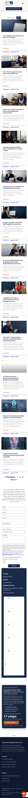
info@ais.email (5, 778)
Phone (4, 518)
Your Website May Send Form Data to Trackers (13, 36)
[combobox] (11, 17)
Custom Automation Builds (9, 761)
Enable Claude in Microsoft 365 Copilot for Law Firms (12, 223)
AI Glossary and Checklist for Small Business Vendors (13, 187)
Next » (14, 479)
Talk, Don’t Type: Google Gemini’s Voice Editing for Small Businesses (12, 339)
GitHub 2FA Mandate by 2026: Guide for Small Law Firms (13, 417)
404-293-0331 (6, 781)
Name (3, 506)
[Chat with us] (23, 794)
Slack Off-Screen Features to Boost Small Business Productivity (13, 111)
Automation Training (7, 759)
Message (4, 535)
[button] (22, 3)
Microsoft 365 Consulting (8, 767)
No (4, 562)
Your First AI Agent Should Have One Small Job (12, 73)
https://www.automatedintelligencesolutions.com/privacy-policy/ (13, 555)
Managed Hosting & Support (9, 764)
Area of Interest (6, 529)
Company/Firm (6, 523)
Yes (5, 561)
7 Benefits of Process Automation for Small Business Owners (11, 299)
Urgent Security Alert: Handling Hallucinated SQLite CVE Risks (13, 455)
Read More (6, 48)
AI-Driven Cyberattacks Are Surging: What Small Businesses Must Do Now (13, 262)
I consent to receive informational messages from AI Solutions (11, 558)
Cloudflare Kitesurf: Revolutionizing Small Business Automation (11, 378)
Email (3, 512)
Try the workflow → (11, 722)
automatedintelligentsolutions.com (11, 776)
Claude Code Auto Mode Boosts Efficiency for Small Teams (12, 149)
